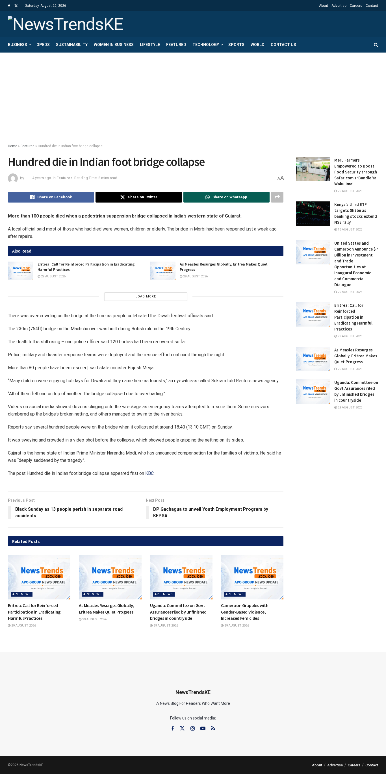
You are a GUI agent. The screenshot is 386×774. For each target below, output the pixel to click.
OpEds (43, 44)
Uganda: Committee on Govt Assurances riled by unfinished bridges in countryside (178, 612)
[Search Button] (376, 45)
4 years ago (41, 178)
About (323, 6)
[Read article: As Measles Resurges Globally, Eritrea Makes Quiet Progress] (162, 271)
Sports (236, 44)
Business (17, 44)
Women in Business (114, 44)
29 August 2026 (53, 276)
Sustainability (72, 44)
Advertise (338, 6)
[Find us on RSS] (213, 728)
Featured (176, 44)
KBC (149, 473)
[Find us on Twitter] (16, 6)
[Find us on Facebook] (9, 6)
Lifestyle (150, 44)
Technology (205, 44)
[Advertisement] (193, 94)
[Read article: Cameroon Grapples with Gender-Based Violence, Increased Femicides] (252, 577)
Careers (356, 6)
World (257, 44)
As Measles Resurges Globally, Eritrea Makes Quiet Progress (355, 355)
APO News (21, 594)
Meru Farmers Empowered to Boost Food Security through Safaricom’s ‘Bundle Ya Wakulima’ (355, 171)
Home (12, 146)
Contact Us (283, 44)
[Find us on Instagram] (192, 728)
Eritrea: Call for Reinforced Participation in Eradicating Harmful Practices (34, 612)
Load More (146, 296)
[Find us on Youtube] (202, 728)
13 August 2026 (349, 229)
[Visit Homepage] (65, 24)
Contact (372, 6)
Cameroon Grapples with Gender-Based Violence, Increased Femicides (244, 612)
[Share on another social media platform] (277, 197)
